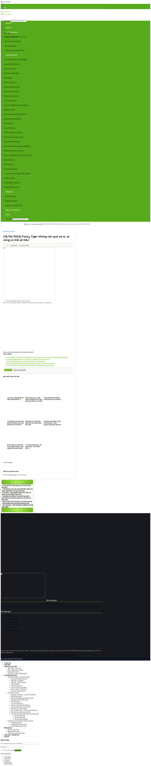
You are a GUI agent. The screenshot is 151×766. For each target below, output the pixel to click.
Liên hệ (8, 214)
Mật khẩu (4, 747)
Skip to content (5, 1)
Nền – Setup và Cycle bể (13, 41)
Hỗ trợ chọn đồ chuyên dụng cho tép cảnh (18, 155)
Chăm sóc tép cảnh (11, 32)
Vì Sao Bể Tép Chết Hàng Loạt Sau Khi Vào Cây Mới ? (16, 486)
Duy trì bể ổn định (10, 46)
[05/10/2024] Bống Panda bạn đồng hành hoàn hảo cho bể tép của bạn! (31, 363)
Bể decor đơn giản (11, 201)
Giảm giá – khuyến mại (13, 210)
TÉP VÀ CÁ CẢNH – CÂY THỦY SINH (16, 59)
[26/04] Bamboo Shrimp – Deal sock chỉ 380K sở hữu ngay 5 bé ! (28, 359)
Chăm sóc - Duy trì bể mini (14, 630)
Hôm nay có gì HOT (37, 224)
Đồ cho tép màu (9, 160)
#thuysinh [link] (24, 352)
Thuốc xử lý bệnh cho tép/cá (13, 132)
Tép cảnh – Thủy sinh (11, 37)
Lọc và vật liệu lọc (10, 128)
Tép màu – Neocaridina (11, 73)
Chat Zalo (7, 758)
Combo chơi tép (9, 178)
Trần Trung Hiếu (24, 245)
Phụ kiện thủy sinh (10, 100)
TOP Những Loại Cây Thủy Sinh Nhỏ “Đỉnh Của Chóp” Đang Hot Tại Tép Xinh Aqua (17, 490)
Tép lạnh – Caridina (10, 68)
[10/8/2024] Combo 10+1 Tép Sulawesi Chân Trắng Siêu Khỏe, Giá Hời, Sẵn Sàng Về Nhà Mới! (37, 357)
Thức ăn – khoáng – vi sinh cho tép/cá (16, 105)
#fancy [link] (5, 352)
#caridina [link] (11, 352)
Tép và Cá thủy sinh (12, 619)
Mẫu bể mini (9, 191)
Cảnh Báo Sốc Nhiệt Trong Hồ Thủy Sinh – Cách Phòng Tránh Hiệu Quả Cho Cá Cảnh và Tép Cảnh (16, 497)
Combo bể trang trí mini (11, 187)
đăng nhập (12, 475)
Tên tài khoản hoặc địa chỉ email (11, 743)
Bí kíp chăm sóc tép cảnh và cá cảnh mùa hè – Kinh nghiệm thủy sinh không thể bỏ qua (17, 502)
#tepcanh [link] (30, 352)
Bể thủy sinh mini (11, 627)
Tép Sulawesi (8, 78)
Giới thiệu (8, 27)
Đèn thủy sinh (8, 123)
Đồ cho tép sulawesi (10, 169)
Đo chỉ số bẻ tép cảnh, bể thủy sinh (15, 114)
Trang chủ (9, 23)
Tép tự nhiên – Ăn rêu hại (12, 91)
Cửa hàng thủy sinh (11, 55)
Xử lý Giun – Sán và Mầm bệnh (14, 50)
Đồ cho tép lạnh (9, 164)
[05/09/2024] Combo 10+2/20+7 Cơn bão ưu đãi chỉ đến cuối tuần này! (30, 365)
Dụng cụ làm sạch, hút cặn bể (13, 137)
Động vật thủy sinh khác (12, 87)
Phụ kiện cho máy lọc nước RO (14, 150)
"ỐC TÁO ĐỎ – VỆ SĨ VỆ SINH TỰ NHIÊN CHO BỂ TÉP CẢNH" (17, 506)
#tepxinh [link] (17, 352)
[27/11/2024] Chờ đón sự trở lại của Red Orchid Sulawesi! (26, 361)
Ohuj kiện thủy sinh (12, 622)
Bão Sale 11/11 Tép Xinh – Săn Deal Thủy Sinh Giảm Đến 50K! (80, 5)
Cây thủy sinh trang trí (11, 96)
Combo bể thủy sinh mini (12, 182)
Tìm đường (7, 757)
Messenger (7, 762)
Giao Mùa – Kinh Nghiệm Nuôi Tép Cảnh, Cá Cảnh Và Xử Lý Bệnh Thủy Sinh (16, 493)
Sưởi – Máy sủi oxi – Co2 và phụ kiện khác (17, 146)
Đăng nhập (18, 750)
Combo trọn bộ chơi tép (13, 624)
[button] (38, 352)
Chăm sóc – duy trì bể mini (13, 205)
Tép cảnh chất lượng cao (12, 64)
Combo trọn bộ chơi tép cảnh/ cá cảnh (17, 173)
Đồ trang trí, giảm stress (12, 141)
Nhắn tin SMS (8, 764)
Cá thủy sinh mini (9, 82)
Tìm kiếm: (9, 219)
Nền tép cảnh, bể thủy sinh (12, 119)
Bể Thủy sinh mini (10, 196)
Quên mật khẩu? (6, 753)
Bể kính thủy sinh (9, 109)
